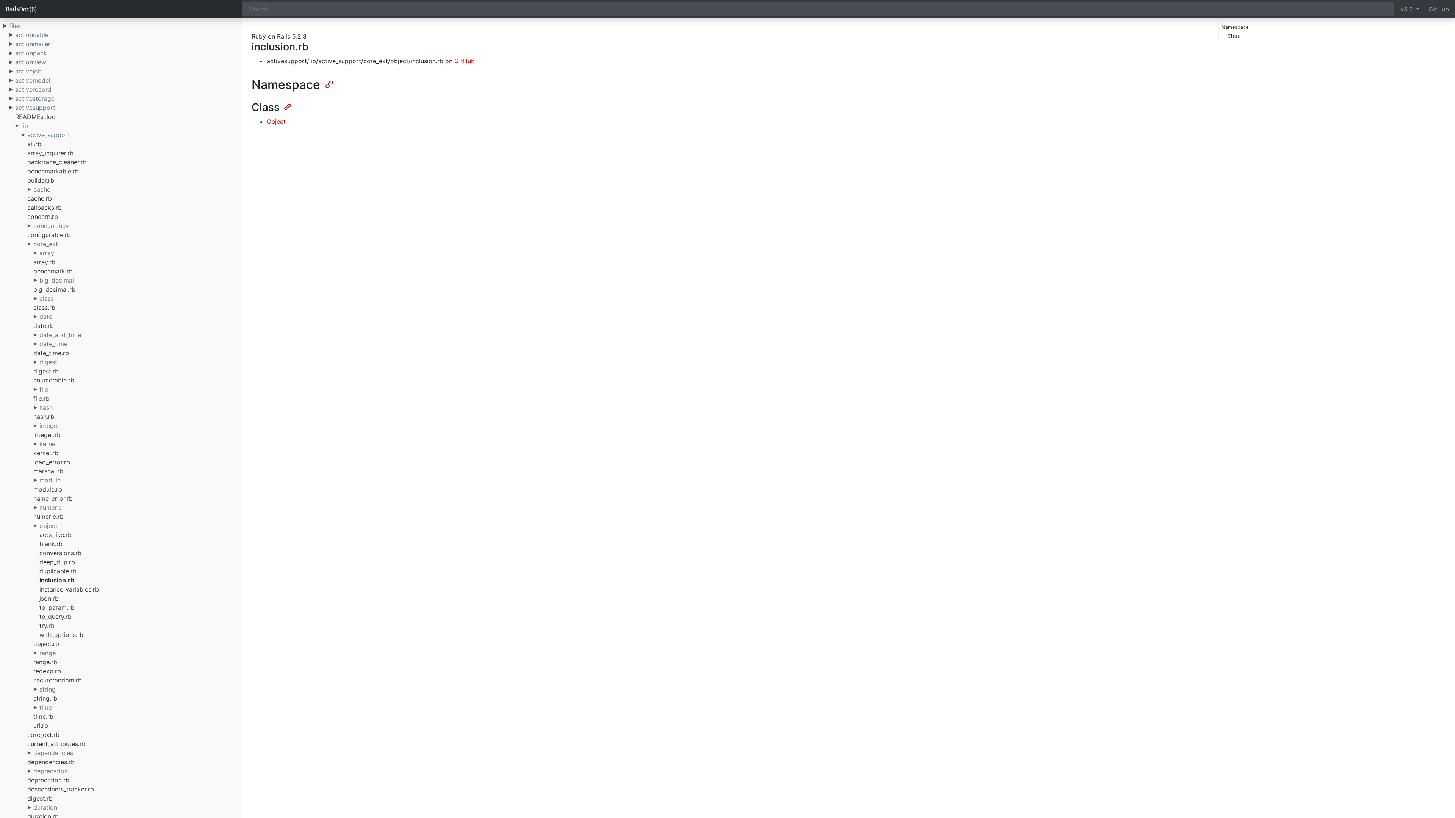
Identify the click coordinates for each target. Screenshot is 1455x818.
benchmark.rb (53, 271)
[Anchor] (328, 84)
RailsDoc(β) (21, 9)
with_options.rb (61, 634)
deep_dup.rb (57, 562)
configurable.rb (49, 235)
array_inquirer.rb (50, 153)
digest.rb (46, 371)
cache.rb (39, 198)
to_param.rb (56, 607)
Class (1234, 36)
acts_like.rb (55, 535)
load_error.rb (51, 462)
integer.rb (47, 435)
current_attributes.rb (56, 744)
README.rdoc (35, 116)
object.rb (46, 644)
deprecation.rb (48, 780)
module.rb (47, 489)
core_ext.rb (43, 734)
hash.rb (43, 416)
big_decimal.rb (54, 289)
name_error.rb (53, 498)
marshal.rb (48, 471)
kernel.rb (45, 453)
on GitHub (460, 61)
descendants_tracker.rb (60, 789)
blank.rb (51, 544)
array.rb (44, 262)
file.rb (41, 398)
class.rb (44, 307)
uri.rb (40, 725)
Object (276, 121)
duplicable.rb (58, 571)
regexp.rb (47, 671)
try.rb (47, 625)
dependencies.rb (51, 762)
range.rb (45, 662)
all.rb (34, 144)
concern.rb (42, 216)
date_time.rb (51, 353)
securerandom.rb (57, 680)
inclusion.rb (56, 580)
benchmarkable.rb (53, 171)
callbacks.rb (44, 207)
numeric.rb (48, 516)
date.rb (43, 325)
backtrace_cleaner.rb (57, 162)
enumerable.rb (53, 380)
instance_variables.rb (69, 589)
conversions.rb (60, 553)
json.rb (49, 598)
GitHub (1438, 9)
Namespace (1235, 27)
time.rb (43, 716)
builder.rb (40, 180)
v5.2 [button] (1407, 9)
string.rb (45, 698)
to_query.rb (55, 616)
